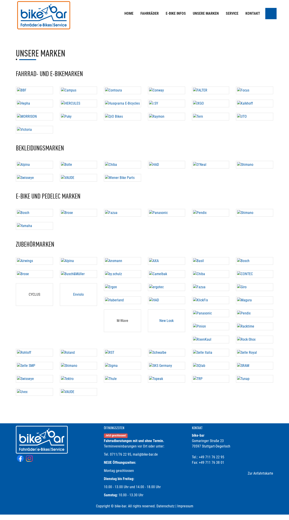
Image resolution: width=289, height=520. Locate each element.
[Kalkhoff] (254, 103)
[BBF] (34, 90)
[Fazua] (122, 212)
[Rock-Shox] (254, 339)
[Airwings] (34, 261)
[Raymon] (166, 116)
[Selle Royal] (254, 352)
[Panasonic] (166, 212)
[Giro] (254, 287)
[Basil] (210, 261)
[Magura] (254, 300)
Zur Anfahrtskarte (260, 473)
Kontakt (252, 13)
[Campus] (78, 90)
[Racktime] (254, 326)
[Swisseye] (34, 177)
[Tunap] (254, 379)
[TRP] (210, 379)
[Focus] (254, 90)
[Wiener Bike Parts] (122, 177)
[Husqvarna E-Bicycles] (122, 103)
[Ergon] (122, 287)
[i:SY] (166, 103)
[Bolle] (78, 164)
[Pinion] (210, 326)
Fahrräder (149, 13)
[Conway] (166, 90)
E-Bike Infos (176, 13)
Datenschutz (165, 506)
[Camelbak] (166, 274)
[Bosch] (34, 212)
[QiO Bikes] (122, 116)
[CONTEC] (254, 274)
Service (232, 13)
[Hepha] (34, 103)
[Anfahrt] (271, 13)
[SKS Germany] (166, 365)
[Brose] (78, 212)
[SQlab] (210, 365)
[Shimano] (254, 164)
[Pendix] (210, 212)
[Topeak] (166, 379)
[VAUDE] (78, 177)
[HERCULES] (78, 103)
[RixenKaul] (210, 339)
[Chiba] (122, 164)
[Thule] (122, 379)
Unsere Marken (206, 13)
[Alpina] (34, 164)
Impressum (185, 506)
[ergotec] (166, 287)
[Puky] (78, 116)
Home (128, 13)
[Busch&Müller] (78, 274)
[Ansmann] (122, 261)
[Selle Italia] (210, 352)
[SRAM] (254, 365)
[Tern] (210, 116)
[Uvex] (34, 392)
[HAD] (166, 164)
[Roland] (78, 352)
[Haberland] (122, 300)
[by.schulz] (122, 274)
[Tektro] (78, 379)
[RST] (122, 352)
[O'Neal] (210, 164)
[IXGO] (210, 103)
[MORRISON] (34, 116)
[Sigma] (122, 365)
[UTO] (254, 116)
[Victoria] (34, 129)
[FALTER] (210, 90)
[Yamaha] (34, 226)
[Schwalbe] (166, 352)
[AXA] (166, 261)
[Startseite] (44, 16)
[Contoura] (122, 90)
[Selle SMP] (34, 365)
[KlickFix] (210, 300)
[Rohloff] (34, 352)
